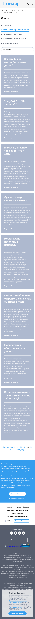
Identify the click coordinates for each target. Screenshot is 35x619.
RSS (8, 521)
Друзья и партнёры (22, 510)
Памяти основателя (17, 540)
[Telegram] (23, 533)
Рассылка (9, 507)
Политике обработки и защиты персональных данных (18, 601)
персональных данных (15, 607)
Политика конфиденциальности (17, 516)
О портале (17, 507)
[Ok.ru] (15, 533)
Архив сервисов (17, 513)
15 (10, 450)
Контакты (26, 507)
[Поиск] (28, 4)
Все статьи (6, 25)
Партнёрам (10, 510)
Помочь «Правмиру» (17, 494)
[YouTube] (19, 533)
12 (24, 447)
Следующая (20, 450)
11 (21, 447)
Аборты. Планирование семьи (15, 30)
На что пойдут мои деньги (16, 498)
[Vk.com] (11, 533)
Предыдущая (8, 447)
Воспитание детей (9, 43)
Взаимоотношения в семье (13, 39)
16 (13, 450)
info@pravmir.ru (28, 583)
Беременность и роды (11, 34)
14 (31, 447)
